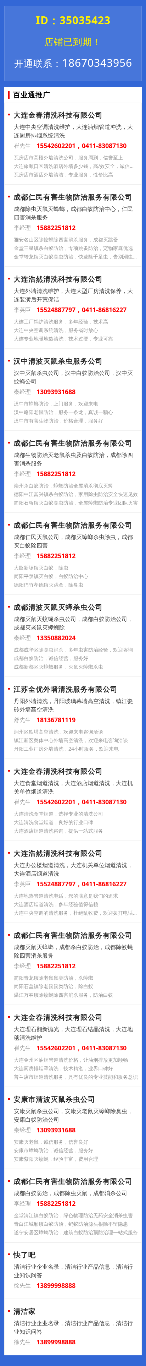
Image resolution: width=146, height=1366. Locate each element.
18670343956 (73, 62)
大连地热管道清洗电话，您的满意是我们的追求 (66, 895)
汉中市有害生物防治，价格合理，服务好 (58, 420)
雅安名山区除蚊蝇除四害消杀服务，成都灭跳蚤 (66, 239)
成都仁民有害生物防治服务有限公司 (73, 197)
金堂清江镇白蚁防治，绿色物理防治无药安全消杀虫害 (73, 1215)
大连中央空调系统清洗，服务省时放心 (56, 330)
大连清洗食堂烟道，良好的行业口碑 (53, 822)
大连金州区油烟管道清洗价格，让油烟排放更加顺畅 (71, 1059)
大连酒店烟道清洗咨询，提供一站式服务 (58, 830)
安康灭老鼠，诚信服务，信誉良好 (51, 1141)
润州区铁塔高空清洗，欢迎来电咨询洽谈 (58, 731)
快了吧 (24, 1254)
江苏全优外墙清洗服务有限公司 (65, 689)
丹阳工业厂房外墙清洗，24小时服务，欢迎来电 (66, 748)
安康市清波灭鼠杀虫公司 (54, 1099)
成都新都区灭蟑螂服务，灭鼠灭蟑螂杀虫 (58, 666)
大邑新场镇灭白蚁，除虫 (41, 567)
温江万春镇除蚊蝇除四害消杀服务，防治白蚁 (63, 994)
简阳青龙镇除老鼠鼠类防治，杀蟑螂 (53, 977)
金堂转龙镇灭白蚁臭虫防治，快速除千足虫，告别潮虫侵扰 (76, 256)
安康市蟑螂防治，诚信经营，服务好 (53, 1150)
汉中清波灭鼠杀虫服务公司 (58, 361)
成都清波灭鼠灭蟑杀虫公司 (58, 607)
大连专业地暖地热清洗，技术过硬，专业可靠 (63, 338)
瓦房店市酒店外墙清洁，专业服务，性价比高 (63, 174)
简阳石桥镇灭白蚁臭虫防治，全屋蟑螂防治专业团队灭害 (76, 502)
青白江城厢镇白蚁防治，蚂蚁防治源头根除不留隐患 (71, 1223)
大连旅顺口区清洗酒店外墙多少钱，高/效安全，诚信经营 (76, 166)
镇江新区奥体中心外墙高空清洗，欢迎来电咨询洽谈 (71, 740)
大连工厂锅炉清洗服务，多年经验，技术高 (61, 321)
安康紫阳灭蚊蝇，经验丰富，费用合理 (56, 1158)
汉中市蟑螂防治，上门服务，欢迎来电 (56, 403)
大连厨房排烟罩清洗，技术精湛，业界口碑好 (63, 1068)
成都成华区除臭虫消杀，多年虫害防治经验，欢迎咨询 (73, 649)
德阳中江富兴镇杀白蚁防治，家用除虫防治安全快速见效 (76, 494)
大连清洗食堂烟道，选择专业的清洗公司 (58, 813)
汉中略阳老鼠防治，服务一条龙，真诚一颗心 (63, 412)
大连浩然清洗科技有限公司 (58, 279)
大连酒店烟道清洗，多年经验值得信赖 (56, 904)
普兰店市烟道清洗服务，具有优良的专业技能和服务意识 (76, 1076)
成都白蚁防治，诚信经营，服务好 (51, 658)
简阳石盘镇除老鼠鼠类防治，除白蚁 (53, 986)
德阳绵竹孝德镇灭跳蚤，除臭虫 (48, 584)
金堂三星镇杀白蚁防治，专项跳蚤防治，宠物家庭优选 (73, 248)
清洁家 (24, 1311)
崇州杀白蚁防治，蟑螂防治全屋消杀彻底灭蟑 (63, 485)
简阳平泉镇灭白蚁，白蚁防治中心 (51, 576)
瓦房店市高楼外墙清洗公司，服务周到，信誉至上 (68, 157)
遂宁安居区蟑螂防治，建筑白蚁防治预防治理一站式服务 (76, 1232)
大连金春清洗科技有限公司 (58, 115)
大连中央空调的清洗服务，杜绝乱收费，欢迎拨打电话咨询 (76, 912)
